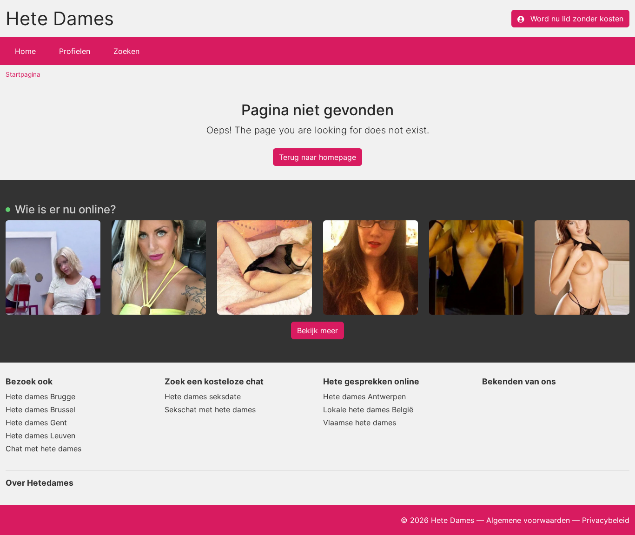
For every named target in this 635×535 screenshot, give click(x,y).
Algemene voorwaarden (528, 520)
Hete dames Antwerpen (364, 396)
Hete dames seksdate (203, 396)
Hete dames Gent (36, 422)
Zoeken (126, 51)
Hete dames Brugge (40, 396)
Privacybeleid (605, 520)
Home (25, 51)
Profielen (74, 51)
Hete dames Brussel (40, 409)
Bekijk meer (317, 330)
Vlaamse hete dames (359, 422)
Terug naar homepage (317, 157)
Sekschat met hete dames (210, 409)
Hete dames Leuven (40, 435)
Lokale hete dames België (368, 409)
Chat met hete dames (43, 448)
